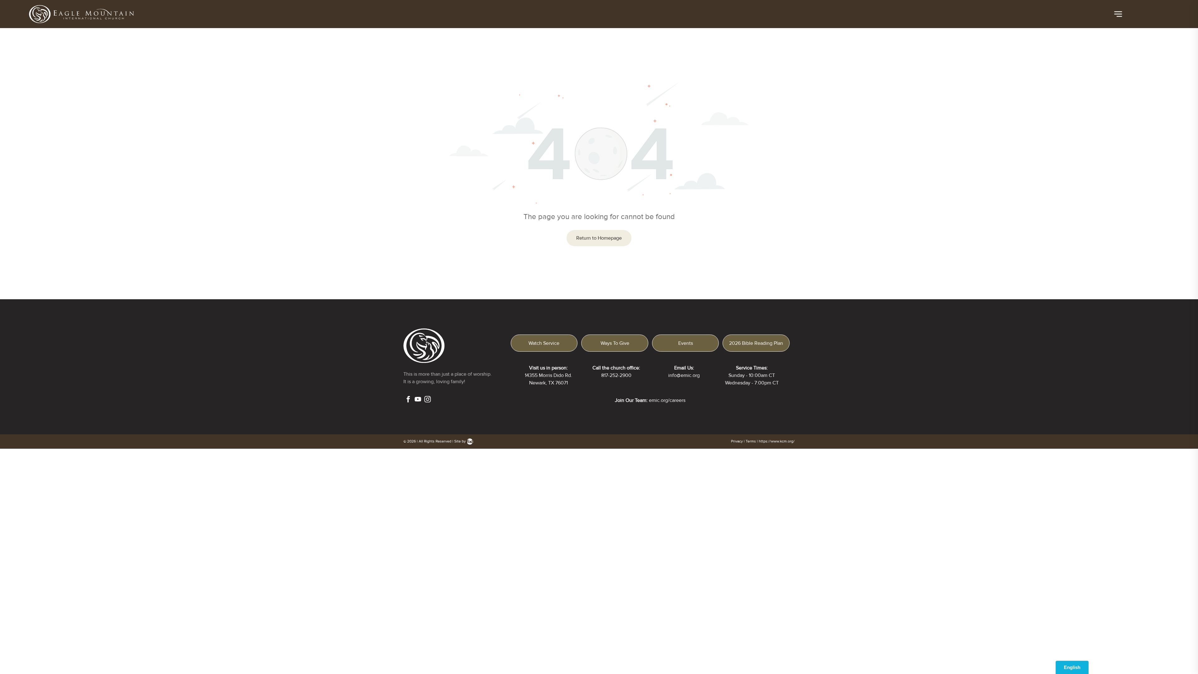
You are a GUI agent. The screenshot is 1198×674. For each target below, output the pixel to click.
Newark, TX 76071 (548, 383)
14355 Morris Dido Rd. (548, 375)
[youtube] (418, 400)
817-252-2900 (616, 375)
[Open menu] (1118, 14)
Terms (751, 441)
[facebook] (408, 400)
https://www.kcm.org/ (777, 441)
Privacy (737, 441)
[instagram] (427, 400)
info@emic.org (684, 375)
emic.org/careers (667, 400)
